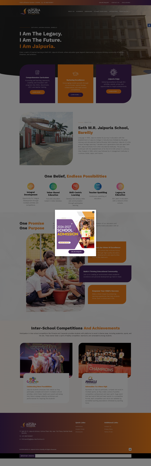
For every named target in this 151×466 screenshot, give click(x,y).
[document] (75, 233)
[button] (93, 212)
